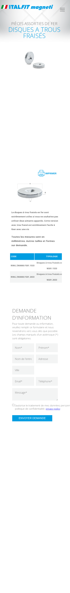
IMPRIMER (50, 173)
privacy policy (53, 408)
